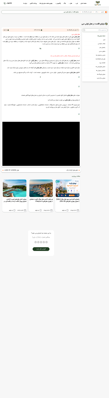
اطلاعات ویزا (102, 63)
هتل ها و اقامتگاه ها (87, 12)
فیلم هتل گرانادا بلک (72, 170)
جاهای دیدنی (102, 51)
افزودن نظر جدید (41, 249)
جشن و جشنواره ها (100, 55)
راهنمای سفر (102, 47)
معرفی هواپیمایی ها (100, 67)
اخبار (104, 40)
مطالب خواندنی (101, 44)
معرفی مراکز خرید (101, 78)
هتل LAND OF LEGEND (11, 170)
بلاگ (96, 12)
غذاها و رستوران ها (100, 70)
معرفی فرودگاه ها (101, 74)
